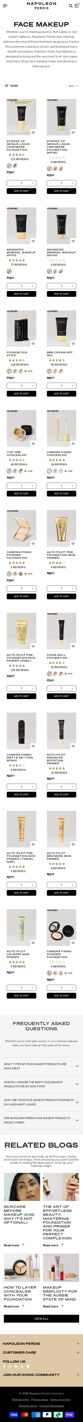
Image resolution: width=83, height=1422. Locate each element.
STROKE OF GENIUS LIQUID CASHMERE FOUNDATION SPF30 (58, 147)
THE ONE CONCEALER (17, 454)
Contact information (51, 1406)
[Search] (71, 5)
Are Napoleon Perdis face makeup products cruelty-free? (37, 1120)
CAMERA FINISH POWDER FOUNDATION (19, 555)
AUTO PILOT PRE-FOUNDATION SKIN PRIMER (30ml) (21, 658)
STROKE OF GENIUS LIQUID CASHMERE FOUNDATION (18, 145)
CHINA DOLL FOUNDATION (57, 656)
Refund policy (20, 1399)
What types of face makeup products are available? (35, 1066)
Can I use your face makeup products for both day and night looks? (39, 1102)
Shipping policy (28, 1406)
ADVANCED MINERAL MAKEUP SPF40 (61, 252)
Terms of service (60, 1399)
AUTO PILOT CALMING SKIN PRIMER (18, 954)
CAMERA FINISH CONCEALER (59, 454)
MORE (30, 371)
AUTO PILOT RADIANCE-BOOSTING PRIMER (56, 759)
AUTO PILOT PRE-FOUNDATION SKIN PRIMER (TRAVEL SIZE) (21, 857)
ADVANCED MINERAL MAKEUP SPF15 (21, 252)
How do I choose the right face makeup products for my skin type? (33, 1084)
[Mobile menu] (7, 6)
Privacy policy (39, 1399)
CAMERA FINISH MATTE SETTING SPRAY (20, 757)
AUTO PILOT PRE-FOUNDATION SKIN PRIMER (61, 555)
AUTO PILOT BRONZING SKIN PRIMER (59, 856)
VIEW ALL (41, 1318)
